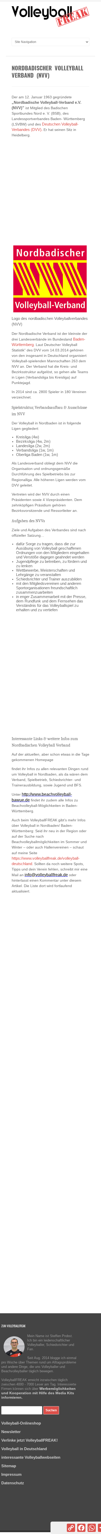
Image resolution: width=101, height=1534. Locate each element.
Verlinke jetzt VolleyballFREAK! (29, 1440)
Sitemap (8, 1466)
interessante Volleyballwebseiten (30, 1457)
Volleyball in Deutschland (24, 1449)
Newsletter (11, 1431)
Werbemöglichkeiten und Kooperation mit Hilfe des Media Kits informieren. (38, 1393)
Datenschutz (12, 1483)
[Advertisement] (50, 188)
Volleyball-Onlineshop (21, 1423)
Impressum (11, 1474)
